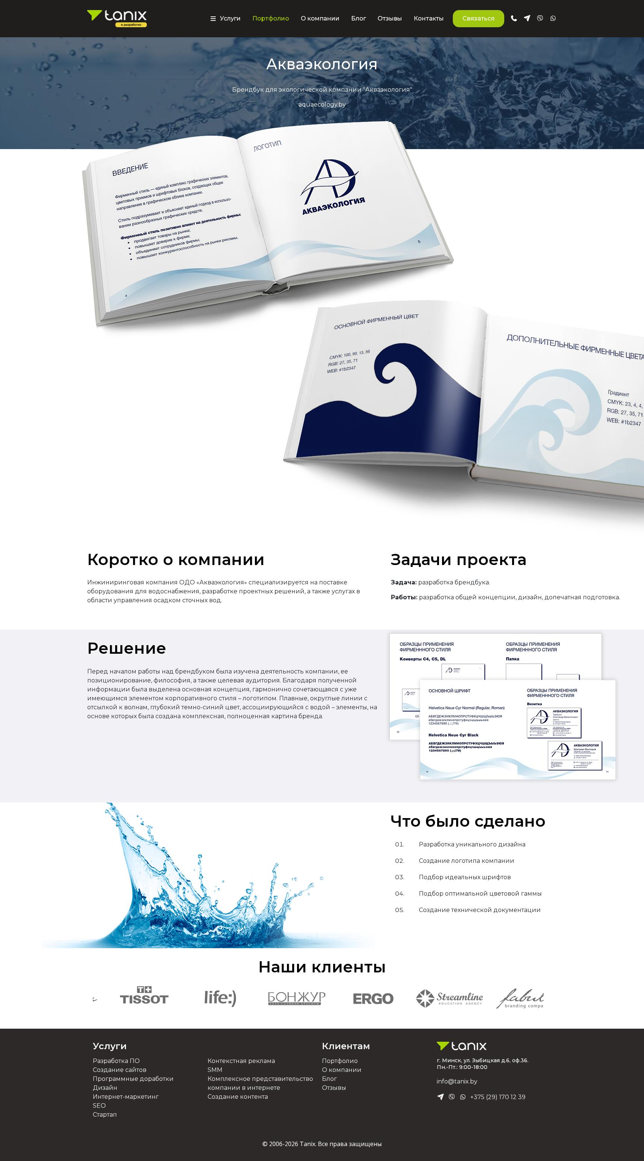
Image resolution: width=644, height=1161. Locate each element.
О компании (320, 18)
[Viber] (451, 1097)
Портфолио (270, 18)
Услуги (110, 1046)
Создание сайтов (119, 1069)
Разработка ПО (116, 1060)
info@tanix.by (457, 1081)
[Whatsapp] (463, 1097)
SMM (215, 1069)
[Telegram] (440, 1097)
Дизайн (105, 1087)
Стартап (105, 1114)
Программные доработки (133, 1078)
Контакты (429, 18)
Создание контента (238, 1096)
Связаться (479, 18)
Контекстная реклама (241, 1060)
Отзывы (390, 18)
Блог (358, 18)
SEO (99, 1105)
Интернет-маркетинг (126, 1096)
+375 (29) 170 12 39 (497, 1097)
